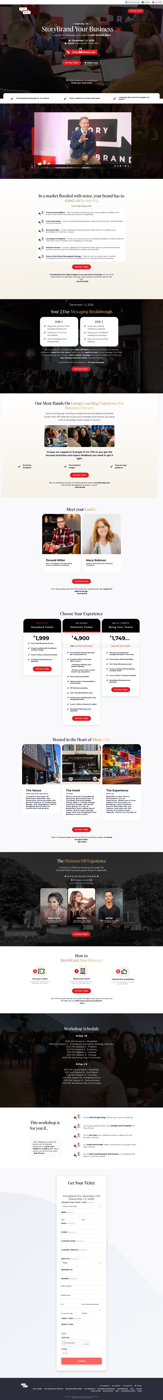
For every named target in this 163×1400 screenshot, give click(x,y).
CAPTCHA (65, 1338)
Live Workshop (89, 1388)
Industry (70, 1259)
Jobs (132, 1388)
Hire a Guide (37, 1388)
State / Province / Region (90, 1304)
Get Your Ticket (135, 11)
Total (64, 1349)
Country (84, 1313)
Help (117, 1391)
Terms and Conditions (85, 1397)
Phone (68, 1232)
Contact (139, 1388)
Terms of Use (96, 1391)
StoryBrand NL (122, 1388)
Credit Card (71, 1318)
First (63, 1219)
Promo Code (67, 1324)
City (62, 1304)
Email (68, 1223)
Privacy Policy (108, 1391)
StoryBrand (147, 2)
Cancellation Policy (128, 1391)
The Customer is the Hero (53, 1388)
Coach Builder (158, 2)
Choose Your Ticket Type (78, 1202)
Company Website (74, 1250)
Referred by (67, 1270)
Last (83, 1219)
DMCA (140, 1391)
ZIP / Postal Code (67, 1313)
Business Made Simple (133, 2)
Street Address (66, 1286)
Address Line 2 (66, 1295)
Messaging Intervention (106, 1388)
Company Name (72, 1241)
